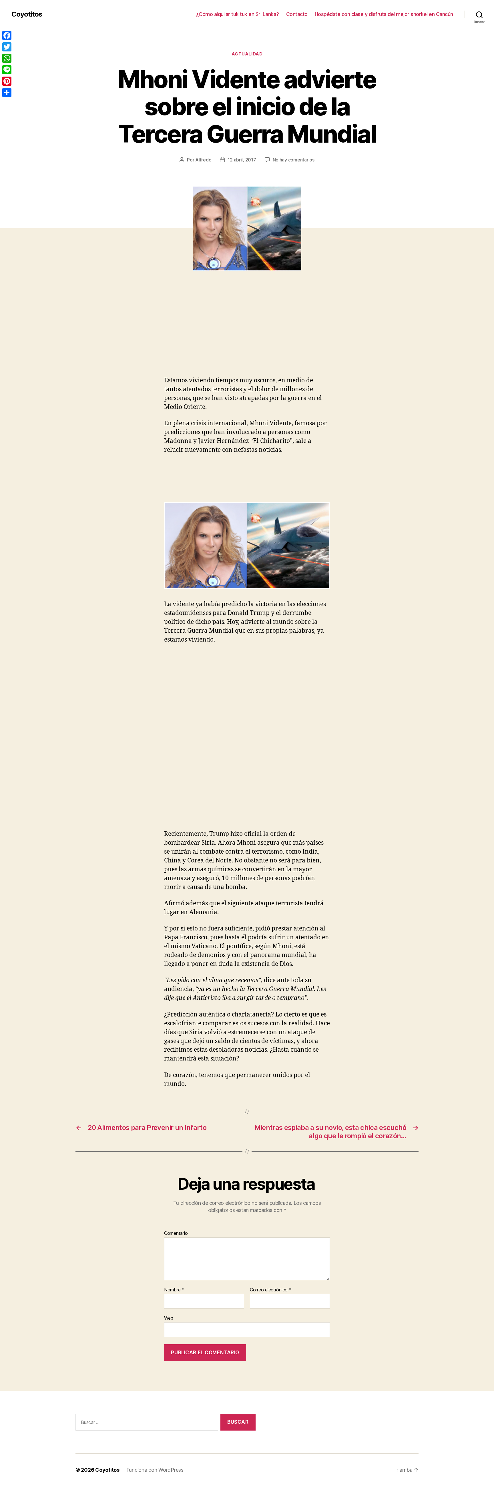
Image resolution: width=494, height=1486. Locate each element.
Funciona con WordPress (155, 1470)
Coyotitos (26, 14)
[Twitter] (7, 47)
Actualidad (247, 54)
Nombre (174, 1290)
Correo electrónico (271, 1290)
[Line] (7, 69)
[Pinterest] (7, 81)
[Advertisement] (83, 333)
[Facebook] (7, 35)
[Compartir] (7, 92)
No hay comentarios (293, 160)
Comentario (176, 1233)
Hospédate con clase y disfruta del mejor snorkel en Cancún (384, 14)
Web (168, 1318)
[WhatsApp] (7, 58)
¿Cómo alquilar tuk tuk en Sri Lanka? (237, 14)
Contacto (297, 14)
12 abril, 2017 (242, 160)
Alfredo (203, 160)
